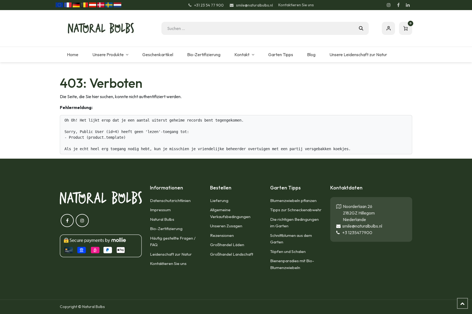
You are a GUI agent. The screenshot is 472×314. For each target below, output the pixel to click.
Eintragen (388, 28)
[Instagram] (388, 5)
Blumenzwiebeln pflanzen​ (293, 200)
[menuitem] (72, 54)
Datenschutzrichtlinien (170, 200)
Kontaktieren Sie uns (296, 4)
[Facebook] (398, 5)
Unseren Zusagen (226, 225)
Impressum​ (160, 209)
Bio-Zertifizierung (166, 228)
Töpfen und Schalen (288, 251)
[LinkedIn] (407, 5)
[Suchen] (361, 28)
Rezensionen (222, 235)
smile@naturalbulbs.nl (361, 226)
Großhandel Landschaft (231, 254)
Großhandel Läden (227, 244)
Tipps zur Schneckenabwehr (295, 209)
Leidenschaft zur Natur (171, 254)
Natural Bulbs (162, 219)
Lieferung (219, 200)
